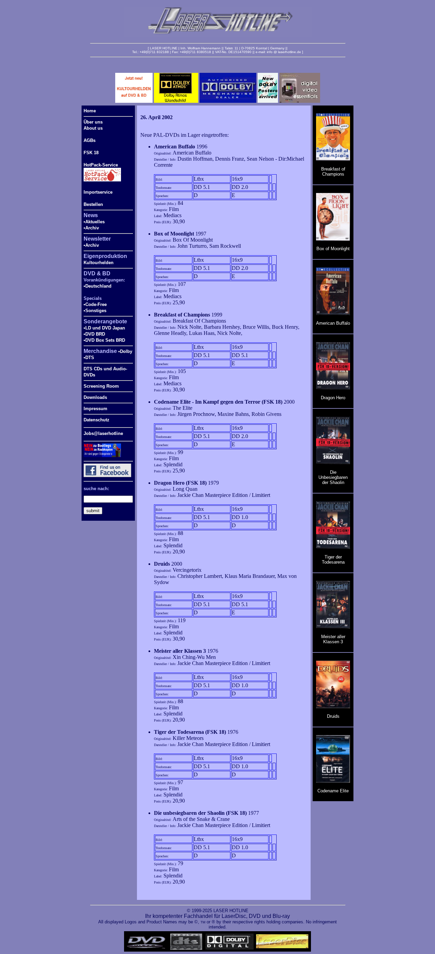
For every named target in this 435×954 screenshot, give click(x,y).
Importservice (98, 192)
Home (90, 110)
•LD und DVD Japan (104, 327)
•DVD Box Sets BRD (104, 340)
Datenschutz (96, 419)
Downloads (95, 397)
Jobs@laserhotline (103, 433)
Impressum (95, 408)
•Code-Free (95, 304)
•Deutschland (97, 286)
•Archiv (91, 227)
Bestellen (93, 204)
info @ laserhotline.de (284, 52)
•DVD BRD (94, 334)
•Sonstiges (95, 310)
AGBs (89, 140)
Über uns (93, 122)
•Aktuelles (94, 221)
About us (93, 128)
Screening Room (101, 386)
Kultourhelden (99, 262)
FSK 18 (91, 152)
